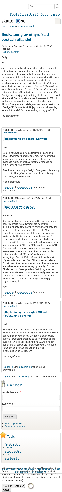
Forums (12, 26)
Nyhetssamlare (12, 458)
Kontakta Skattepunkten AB (24, 14)
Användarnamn (10, 392)
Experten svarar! (26, 26)
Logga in (55, 14)
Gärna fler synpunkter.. (20, 206)
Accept (6, 490)
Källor (8, 454)
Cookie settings (12, 444)
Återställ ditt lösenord (15, 426)
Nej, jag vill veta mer (13, 486)
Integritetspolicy (13, 451)
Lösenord (7, 403)
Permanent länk (10, 133)
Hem (3, 26)
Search (44, 14)
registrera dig (25, 187)
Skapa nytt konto (13, 423)
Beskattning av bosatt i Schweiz (26, 138)
